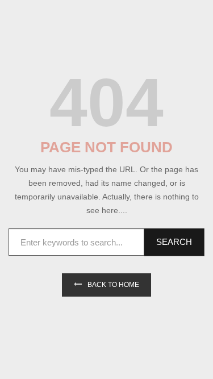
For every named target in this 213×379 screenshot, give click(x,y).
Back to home (113, 285)
